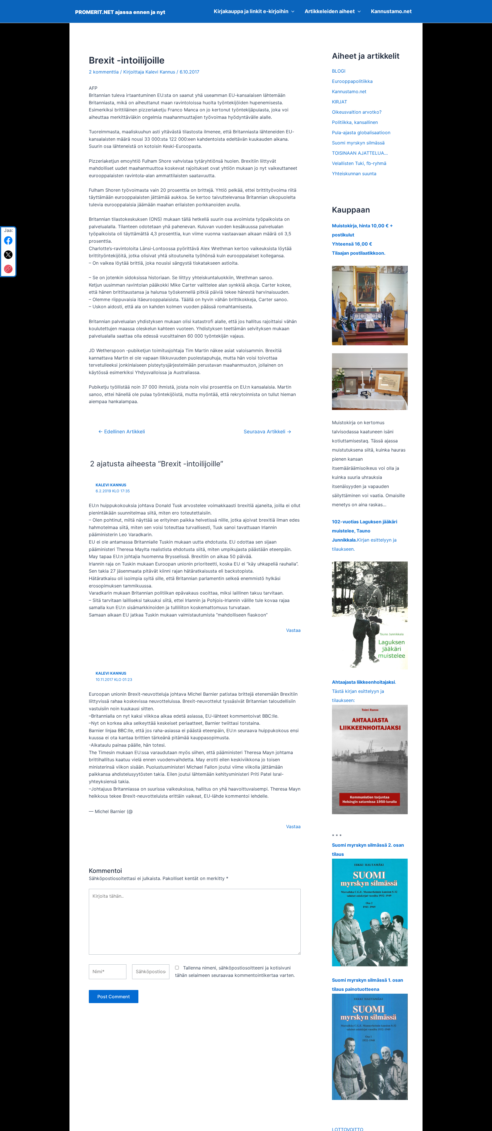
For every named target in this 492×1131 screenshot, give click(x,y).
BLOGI (338, 71)
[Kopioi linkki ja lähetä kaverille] (8, 269)
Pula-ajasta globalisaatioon (361, 132)
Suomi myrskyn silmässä (358, 143)
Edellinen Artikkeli (121, 431)
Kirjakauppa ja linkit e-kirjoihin (251, 11)
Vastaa (293, 630)
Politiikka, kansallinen (355, 122)
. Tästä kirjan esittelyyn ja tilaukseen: (364, 691)
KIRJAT (339, 102)
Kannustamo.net (391, 11)
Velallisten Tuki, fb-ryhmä (359, 163)
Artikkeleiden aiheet (330, 11)
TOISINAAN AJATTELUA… (360, 153)
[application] (291, 11)
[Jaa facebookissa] (8, 240)
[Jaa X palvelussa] (8, 254)
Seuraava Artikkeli (267, 431)
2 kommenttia (104, 72)
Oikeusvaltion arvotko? (357, 112)
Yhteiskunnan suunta (354, 173)
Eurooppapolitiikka (352, 81)
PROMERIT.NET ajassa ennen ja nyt (120, 12)
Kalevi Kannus (111, 485)
